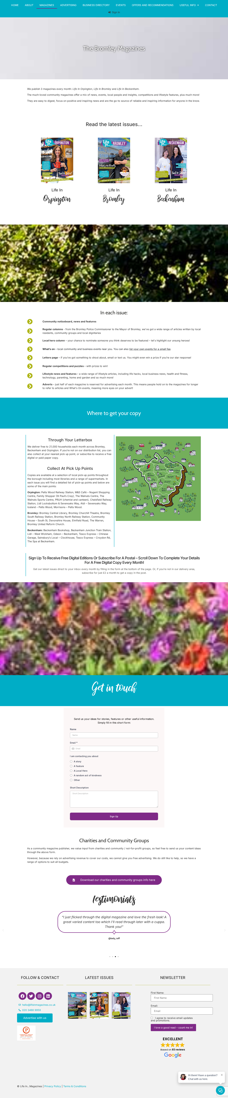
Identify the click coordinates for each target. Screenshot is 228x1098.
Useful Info (188, 5)
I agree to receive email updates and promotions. (172, 1019)
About (29, 5)
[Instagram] (39, 996)
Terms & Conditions (74, 1086)
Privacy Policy (52, 1086)
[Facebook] (22, 996)
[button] (3, 930)
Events (121, 5)
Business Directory (96, 5)
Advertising (68, 5)
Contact (211, 5)
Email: (154, 1005)
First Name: (157, 992)
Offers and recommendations (152, 5)
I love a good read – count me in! (173, 1027)
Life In (57, 190)
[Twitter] (31, 996)
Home (15, 5)
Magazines (47, 5)
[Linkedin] (48, 996)
